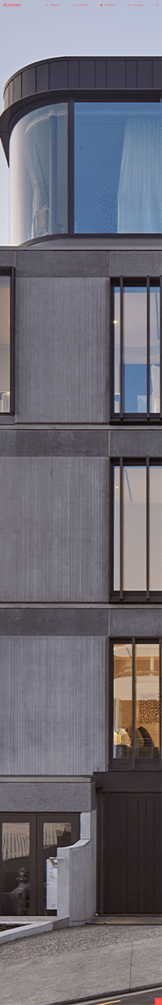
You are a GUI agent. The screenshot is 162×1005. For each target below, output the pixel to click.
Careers (138, 5)
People (54, 5)
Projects (110, 5)
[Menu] (157, 5)
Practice (82, 5)
